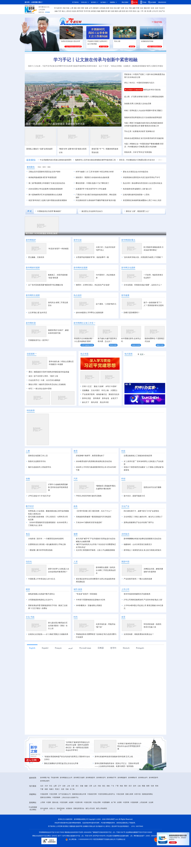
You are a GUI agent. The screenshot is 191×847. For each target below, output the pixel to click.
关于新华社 (75, 2)
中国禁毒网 (56, 810)
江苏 (72, 798)
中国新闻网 (134, 815)
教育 (107, 8)
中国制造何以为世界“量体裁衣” (49, 211)
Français (58, 660)
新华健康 (125, 295)
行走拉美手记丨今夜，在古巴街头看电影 (44, 380)
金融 (56, 11)
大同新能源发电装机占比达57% (40, 612)
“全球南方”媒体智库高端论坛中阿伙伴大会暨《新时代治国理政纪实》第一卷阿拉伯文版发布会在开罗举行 (78, 759)
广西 (116, 798)
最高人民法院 (90, 821)
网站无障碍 (125, 2)
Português (140, 660)
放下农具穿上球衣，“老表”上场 (46, 376)
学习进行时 (58, 8)
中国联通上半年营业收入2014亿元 (41, 591)
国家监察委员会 (78, 821)
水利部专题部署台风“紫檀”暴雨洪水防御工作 (141, 125)
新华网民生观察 (33, 295)
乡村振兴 (94, 11)
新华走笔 (105, 398)
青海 (156, 798)
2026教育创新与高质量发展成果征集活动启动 (94, 461)
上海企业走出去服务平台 (69, 810)
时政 (67, 8)
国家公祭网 (129, 807)
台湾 (90, 8)
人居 (76, 574)
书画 (130, 8)
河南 (99, 798)
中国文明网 (53, 807)
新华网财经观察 (33, 267)
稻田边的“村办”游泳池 (151, 89)
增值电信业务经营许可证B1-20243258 (78, 845)
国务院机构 (61, 821)
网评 (82, 8)
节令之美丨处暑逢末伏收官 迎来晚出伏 (139, 131)
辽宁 (59, 798)
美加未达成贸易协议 (132, 138)
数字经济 (80, 11)
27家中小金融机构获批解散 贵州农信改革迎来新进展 (58, 500)
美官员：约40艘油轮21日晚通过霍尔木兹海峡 (137, 160)
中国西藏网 (106, 815)
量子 (118, 8)
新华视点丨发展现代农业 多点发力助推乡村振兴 (142, 562)
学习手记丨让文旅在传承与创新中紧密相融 (95, 59)
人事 (71, 8)
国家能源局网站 (147, 807)
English (32, 660)
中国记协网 (120, 807)
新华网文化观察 (128, 267)
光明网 (119, 815)
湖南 (108, 798)
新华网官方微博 (79, 790)
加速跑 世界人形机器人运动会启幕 (137, 103)
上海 (68, 798)
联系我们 (66, 839)
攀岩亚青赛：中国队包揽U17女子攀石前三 (92, 183)
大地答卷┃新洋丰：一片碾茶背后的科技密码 (46, 551)
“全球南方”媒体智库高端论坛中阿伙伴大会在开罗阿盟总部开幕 (129, 759)
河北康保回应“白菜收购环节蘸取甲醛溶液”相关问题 (96, 200)
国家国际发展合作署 (79, 807)
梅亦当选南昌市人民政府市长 (39, 467)
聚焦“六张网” (99, 386)
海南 (121, 798)
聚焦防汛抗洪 (114, 394)
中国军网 (126, 815)
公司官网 (42, 9)
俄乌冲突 (94, 402)
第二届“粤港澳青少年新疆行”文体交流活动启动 (47, 183)
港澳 (86, 8)
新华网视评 (31, 239)
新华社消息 (86, 398)
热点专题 (84, 353)
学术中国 (87, 11)
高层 (64, 8)
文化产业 (162, 11)
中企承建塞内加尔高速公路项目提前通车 (56, 160)
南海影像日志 (101, 394)
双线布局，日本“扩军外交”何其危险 (138, 152)
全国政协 (69, 821)
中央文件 (162, 8)
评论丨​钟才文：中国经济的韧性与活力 (139, 82)
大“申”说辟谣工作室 (87, 345)
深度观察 (31, 353)
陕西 (147, 798)
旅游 (112, 11)
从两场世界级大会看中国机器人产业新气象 (56, 123)
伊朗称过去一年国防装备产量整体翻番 (145, 143)
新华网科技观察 (81, 267)
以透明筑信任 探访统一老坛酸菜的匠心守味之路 (47, 557)
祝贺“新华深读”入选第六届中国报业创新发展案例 (48, 200)
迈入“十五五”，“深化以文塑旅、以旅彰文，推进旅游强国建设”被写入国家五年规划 (131, 66)
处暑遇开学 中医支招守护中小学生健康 (91, 188)
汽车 (59, 11)
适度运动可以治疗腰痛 (152, 500)
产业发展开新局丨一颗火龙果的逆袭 (138, 591)
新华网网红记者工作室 (84, 322)
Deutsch (126, 660)
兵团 (62, 802)
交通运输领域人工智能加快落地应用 (138, 455)
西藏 (143, 798)
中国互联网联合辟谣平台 (106, 807)
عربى (70, 660)
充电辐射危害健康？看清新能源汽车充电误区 (93, 529)
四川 (130, 798)
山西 (55, 798)
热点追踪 (78, 295)
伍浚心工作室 (136, 345)
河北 (50, 798)
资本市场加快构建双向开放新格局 (137, 606)
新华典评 (96, 398)
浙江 (77, 798)
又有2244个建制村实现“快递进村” (89, 535)
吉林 (63, 798)
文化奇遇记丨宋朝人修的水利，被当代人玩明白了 (143, 529)
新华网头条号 (143, 790)
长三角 (72, 802)
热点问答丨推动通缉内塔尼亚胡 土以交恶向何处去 (142, 183)
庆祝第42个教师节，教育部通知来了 (90, 455)
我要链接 (72, 839)
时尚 (130, 11)
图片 (148, 8)
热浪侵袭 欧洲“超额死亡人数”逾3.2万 (137, 188)
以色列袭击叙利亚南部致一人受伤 (136, 194)
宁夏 (41, 802)
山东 (94, 798)
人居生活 (68, 11)
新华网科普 (31, 322)
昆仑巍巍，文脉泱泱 (36, 257)
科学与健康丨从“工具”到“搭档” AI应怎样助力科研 (95, 171)
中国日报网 (63, 815)
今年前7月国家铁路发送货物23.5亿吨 (90, 612)
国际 (75, 8)
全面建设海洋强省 (147, 41)
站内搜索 (153, 2)
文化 (126, 8)
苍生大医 (117, 41)
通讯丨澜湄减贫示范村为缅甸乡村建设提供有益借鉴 (49, 371)
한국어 (113, 660)
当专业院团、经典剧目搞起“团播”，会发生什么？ (143, 285)
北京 (41, 798)
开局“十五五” (87, 386)
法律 (156, 8)
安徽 (81, 798)
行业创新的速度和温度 (153, 117)
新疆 (46, 802)
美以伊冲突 (104, 402)
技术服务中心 (100, 839)
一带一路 (143, 11)
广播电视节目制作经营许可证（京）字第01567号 (108, 845)
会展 (119, 11)
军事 (137, 8)
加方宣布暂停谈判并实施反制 (152, 138)
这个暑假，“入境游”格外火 (106, 304)
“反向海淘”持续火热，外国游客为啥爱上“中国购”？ (143, 257)
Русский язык (85, 660)
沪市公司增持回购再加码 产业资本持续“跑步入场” (143, 612)
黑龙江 (57, 802)
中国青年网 (78, 815)
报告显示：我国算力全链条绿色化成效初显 (92, 177)
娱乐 (127, 11)
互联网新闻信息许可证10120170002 (52, 845)
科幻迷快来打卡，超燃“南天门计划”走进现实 (141, 523)
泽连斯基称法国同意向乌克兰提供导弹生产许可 (141, 177)
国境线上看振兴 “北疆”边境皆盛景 (39, 148)
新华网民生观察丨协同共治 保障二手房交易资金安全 (106, 583)
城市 (109, 11)
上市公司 (155, 11)
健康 (134, 8)
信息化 (74, 11)
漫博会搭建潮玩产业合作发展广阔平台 (139, 535)
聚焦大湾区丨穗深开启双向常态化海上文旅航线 (47, 384)
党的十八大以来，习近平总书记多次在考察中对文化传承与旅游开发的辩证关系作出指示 (62, 66)
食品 (63, 11)
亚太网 (149, 11)
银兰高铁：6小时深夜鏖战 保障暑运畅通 (41, 233)
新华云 (108, 839)
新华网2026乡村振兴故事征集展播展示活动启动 (142, 551)
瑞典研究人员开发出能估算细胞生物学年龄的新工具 (95, 160)
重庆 (125, 798)
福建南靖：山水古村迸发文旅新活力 (138, 557)
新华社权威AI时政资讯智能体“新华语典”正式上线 (114, 769)
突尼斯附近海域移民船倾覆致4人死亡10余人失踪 (142, 200)
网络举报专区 (162, 2)
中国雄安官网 (92, 807)
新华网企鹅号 (45, 793)
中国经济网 (88, 815)
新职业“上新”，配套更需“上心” (137, 211)
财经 (79, 8)
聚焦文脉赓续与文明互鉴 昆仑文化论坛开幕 (61, 776)
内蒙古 (51, 802)
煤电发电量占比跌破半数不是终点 (41, 606)
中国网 (48, 815)
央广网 (113, 815)
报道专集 (158, 22)
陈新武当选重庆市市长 (37, 461)
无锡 (67, 802)
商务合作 (92, 839)
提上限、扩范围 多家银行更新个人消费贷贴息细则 (144, 96)
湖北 (103, 798)
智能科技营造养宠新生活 (134, 117)
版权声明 (79, 839)
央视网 (71, 815)
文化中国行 (95, 390)
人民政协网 (143, 815)
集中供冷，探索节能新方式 (134, 508)
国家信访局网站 (45, 810)
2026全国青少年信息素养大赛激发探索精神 (46, 188)
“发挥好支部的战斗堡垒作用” (70, 41)
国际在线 (55, 815)
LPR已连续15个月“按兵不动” (39, 508)
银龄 (98, 11)
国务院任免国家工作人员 (38, 455)
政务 (152, 8)
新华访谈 (78, 239)
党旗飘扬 (85, 390)
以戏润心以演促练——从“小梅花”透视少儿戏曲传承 (48, 647)
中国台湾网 (97, 815)
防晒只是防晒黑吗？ (132, 312)
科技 (111, 8)
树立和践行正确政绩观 (133, 89)
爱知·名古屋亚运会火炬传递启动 (135, 171)
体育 (122, 8)
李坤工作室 (113, 345)
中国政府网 (44, 807)
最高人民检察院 (101, 821)
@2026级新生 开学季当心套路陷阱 (89, 312)
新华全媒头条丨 (55, 361)
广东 (112, 798)
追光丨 (31, 376)
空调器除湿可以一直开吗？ (38, 340)
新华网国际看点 (128, 239)
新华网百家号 (153, 790)
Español (45, 660)
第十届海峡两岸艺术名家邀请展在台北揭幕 (45, 194)
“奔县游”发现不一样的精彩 (58, 248)
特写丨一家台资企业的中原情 (40, 388)
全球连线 (102, 8)
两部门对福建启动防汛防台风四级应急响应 (146, 123)
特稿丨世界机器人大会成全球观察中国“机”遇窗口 (143, 110)
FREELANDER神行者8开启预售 (89, 508)
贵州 (134, 798)
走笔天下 (114, 398)
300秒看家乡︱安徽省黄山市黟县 (89, 618)
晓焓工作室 (160, 345)
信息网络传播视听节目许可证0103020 (139, 845)
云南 (139, 798)
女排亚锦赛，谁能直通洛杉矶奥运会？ (139, 647)
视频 (145, 8)
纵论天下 (85, 402)
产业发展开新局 (88, 394)
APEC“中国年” (111, 386)
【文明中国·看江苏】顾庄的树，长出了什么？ (94, 523)
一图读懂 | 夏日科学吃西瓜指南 (40, 562)
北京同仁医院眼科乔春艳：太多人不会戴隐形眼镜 (95, 562)
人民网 (42, 815)
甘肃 (152, 798)
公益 (137, 11)
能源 (116, 11)
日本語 (101, 660)
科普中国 (137, 807)
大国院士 (113, 390)
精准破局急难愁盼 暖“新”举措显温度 (43, 177)
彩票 (123, 11)
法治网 (151, 815)
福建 (86, 798)
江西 (90, 798)
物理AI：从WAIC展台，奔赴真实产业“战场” (93, 285)
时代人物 (105, 390)
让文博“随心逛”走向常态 (37, 312)
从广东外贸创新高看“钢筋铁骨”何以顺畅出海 (45, 285)
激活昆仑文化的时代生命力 (92, 211)
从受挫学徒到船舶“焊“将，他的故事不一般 (92, 257)
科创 (115, 8)
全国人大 (52, 821)
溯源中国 (104, 11)
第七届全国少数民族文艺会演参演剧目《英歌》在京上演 (58, 638)
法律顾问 (86, 839)
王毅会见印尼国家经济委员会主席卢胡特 (44, 171)
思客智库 (96, 8)
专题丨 (127, 123)
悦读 (134, 11)
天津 (46, 798)
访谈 (141, 8)
